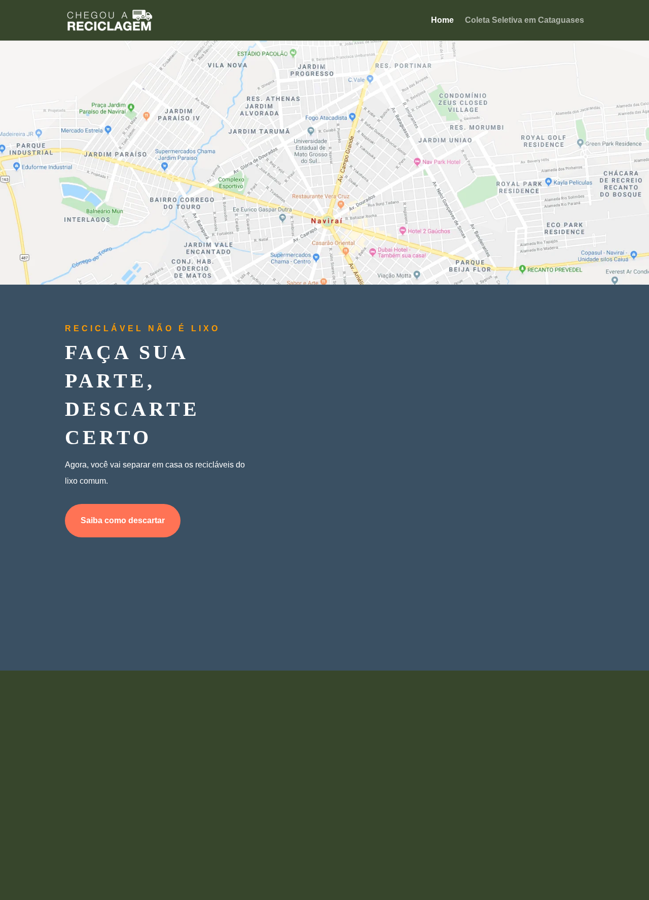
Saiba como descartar (123, 520)
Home (442, 20)
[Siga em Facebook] (274, 833)
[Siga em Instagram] (375, 833)
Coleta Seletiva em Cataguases (524, 20)
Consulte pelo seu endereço (321, 226)
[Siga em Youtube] (324, 833)
